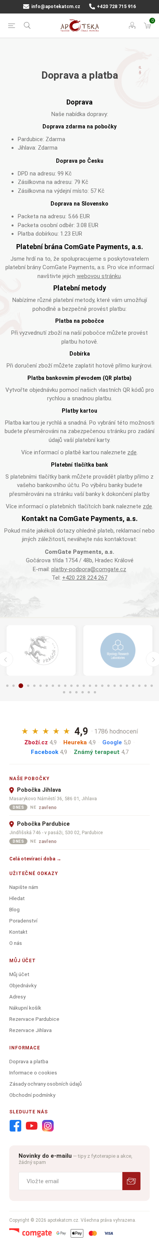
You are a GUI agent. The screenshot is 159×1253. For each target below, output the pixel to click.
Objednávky (22, 985)
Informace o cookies (33, 1072)
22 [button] (139, 686)
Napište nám (23, 887)
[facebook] (15, 1126)
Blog (14, 909)
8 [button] (53, 686)
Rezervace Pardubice (34, 1019)
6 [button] (40, 686)
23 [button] (145, 686)
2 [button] (13, 686)
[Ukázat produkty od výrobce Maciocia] (41, 650)
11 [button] (71, 686)
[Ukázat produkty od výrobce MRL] (118, 650)
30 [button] (95, 692)
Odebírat (131, 1181)
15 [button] (96, 686)
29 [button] (89, 692)
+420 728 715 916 (116, 6)
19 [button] (121, 686)
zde (132, 452)
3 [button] (21, 685)
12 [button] (77, 686)
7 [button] (47, 686)
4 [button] (28, 686)
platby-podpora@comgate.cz (88, 569)
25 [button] (64, 692)
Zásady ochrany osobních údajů (45, 1084)
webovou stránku (99, 276)
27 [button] (76, 692)
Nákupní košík (25, 1008)
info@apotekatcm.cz (55, 6)
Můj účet (19, 974)
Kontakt (18, 932)
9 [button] (59, 686)
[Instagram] (48, 1126)
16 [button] (102, 686)
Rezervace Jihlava (30, 1030)
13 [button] (84, 686)
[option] (41, 650)
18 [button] (114, 686)
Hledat (17, 898)
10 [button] (65, 686)
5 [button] (34, 686)
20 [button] (127, 686)
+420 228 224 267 (84, 577)
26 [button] (70, 692)
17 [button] (108, 686)
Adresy (17, 996)
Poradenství (23, 920)
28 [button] (82, 692)
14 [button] (90, 686)
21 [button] (133, 686)
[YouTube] (31, 1126)
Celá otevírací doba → (35, 859)
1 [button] (7, 686)
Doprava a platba (28, 1061)
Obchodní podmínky (32, 1095)
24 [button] (152, 686)
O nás (15, 943)
